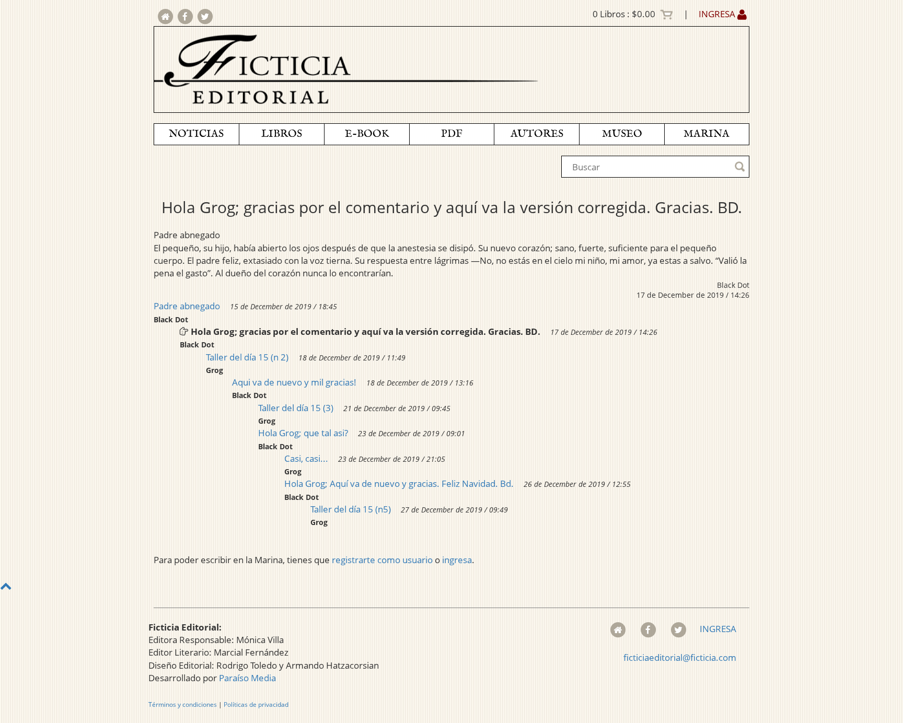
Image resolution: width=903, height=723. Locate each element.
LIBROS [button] (281, 134)
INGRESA (718, 14)
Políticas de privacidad (256, 704)
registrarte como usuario (382, 560)
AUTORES (537, 134)
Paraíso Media (247, 678)
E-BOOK (367, 134)
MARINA (707, 134)
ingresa (457, 560)
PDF (451, 134)
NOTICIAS (196, 134)
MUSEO (622, 134)
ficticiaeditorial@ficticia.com (679, 657)
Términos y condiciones (182, 704)
